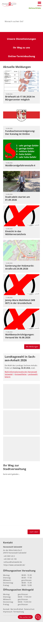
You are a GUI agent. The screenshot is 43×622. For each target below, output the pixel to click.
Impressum (7, 612)
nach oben (34, 532)
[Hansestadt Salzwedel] (21, 556)
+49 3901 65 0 (9, 556)
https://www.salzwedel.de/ (14, 565)
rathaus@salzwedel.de (12, 562)
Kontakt (6, 609)
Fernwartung (18, 612)
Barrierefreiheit (17, 609)
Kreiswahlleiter (21, 374)
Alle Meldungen (32, 346)
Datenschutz (29, 609)
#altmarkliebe (35, 8)
